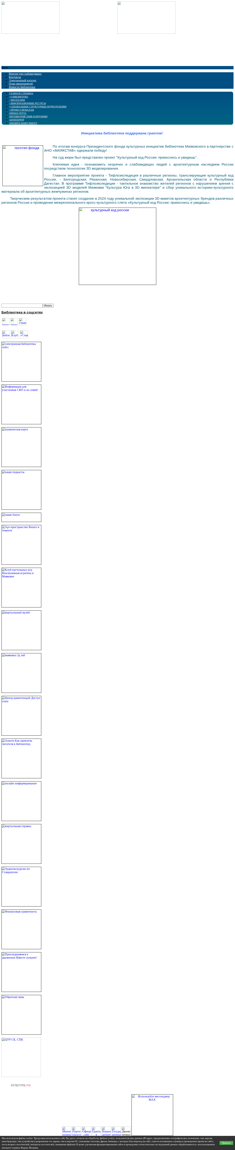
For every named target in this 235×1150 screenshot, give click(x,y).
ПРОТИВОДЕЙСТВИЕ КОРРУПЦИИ (28, 116)
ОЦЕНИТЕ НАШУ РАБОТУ (23, 123)
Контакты (15, 77)
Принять (226, 1143)
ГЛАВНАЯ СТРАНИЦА (21, 93)
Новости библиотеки (22, 87)
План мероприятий (21, 83)
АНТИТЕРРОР (16, 119)
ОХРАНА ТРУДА (17, 113)
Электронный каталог (23, 80)
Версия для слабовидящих (25, 73)
